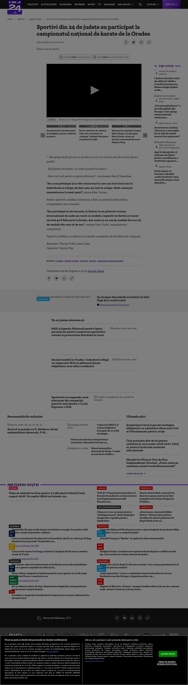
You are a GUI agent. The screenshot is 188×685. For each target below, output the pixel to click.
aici (42, 668)
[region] (94, 660)
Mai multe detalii (52, 651)
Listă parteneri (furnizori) (94, 661)
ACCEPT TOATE (168, 654)
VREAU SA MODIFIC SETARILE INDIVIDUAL (167, 663)
